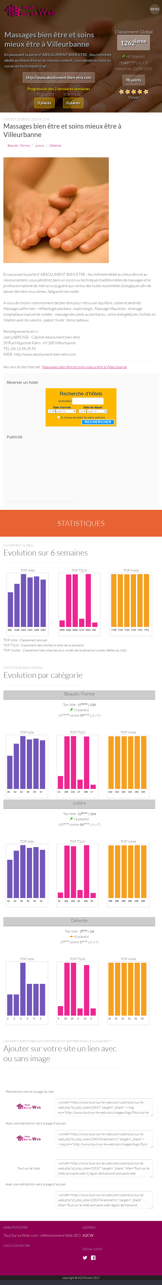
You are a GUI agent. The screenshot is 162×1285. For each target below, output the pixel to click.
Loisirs (39, 145)
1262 (133, 42)
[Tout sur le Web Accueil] (31, 11)
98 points (133, 80)
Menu (154, 9)
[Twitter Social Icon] (86, 1258)
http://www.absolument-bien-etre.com (58, 77)
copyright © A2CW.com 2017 (81, 1278)
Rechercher (98, 422)
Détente (55, 145)
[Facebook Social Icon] (94, 1258)
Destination (65, 401)
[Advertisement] (42, 472)
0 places (44, 102)
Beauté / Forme (19, 145)
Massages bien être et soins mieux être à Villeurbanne (84, 367)
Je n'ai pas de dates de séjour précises (83, 417)
